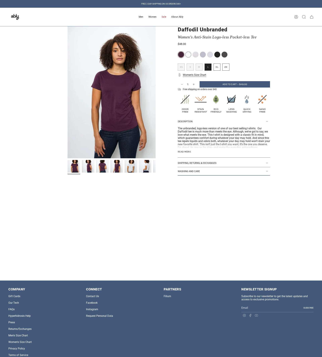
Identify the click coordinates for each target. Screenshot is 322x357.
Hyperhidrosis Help (19, 315)
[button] (141, 17)
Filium (167, 296)
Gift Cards (14, 296)
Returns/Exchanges (20, 329)
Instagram (92, 309)
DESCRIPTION (185, 121)
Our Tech (13, 302)
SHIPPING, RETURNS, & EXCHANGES (197, 163)
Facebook (92, 302)
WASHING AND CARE (189, 171)
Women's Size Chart (194, 74)
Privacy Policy (16, 348)
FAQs (11, 309)
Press (11, 322)
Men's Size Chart (18, 335)
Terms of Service (18, 355)
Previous (67, 92)
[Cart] (311, 17)
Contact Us (92, 296)
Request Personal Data (99, 315)
